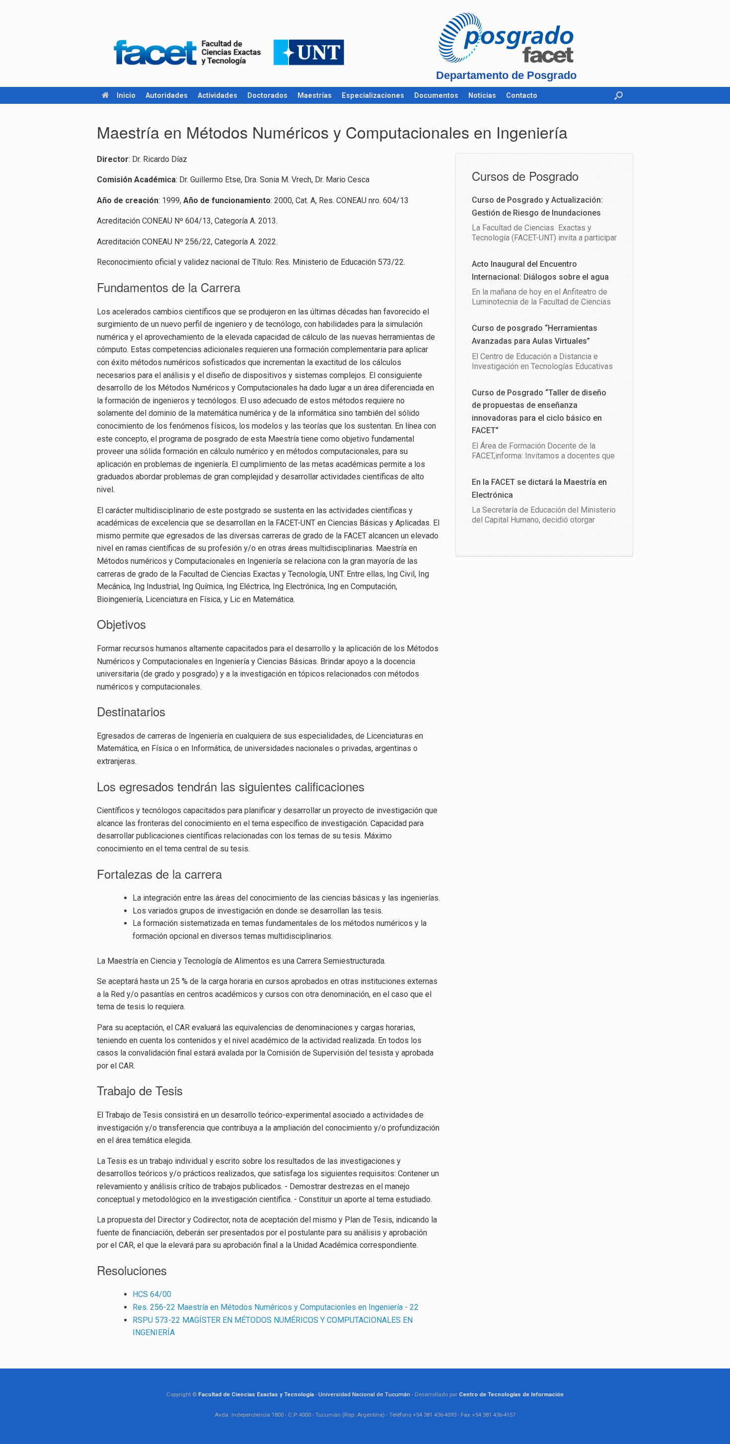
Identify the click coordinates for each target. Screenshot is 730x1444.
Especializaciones (373, 95)
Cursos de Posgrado (525, 175)
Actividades (217, 95)
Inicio (126, 95)
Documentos (436, 95)
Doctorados (267, 95)
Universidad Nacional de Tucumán (364, 1394)
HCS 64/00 (152, 1294)
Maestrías (314, 95)
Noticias (482, 95)
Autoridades (167, 95)
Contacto (521, 95)
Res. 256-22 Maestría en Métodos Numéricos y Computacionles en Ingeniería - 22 (276, 1307)
